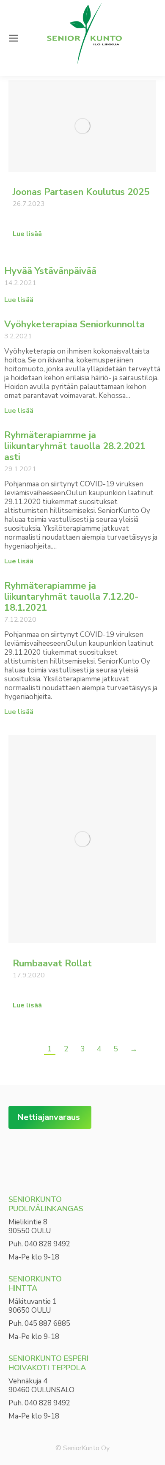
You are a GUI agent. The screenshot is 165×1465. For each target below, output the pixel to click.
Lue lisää (27, 234)
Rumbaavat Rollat (52, 963)
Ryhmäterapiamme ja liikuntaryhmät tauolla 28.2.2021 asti (75, 446)
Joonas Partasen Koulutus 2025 (81, 192)
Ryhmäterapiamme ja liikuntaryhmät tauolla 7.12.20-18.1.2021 (71, 596)
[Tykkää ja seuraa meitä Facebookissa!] (21, 1154)
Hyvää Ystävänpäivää (50, 271)
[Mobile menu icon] (13, 38)
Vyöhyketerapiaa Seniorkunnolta (74, 324)
